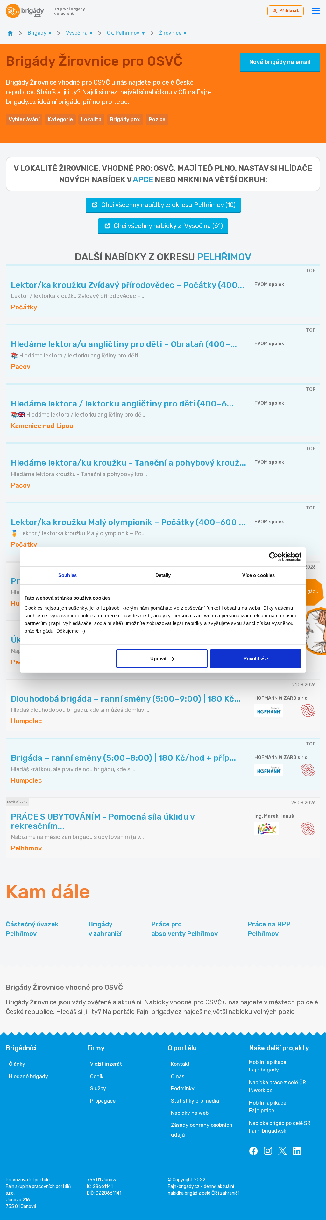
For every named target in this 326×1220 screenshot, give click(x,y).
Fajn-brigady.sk (267, 1131)
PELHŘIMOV (224, 257)
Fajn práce (261, 1110)
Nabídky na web (190, 1113)
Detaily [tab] (163, 575)
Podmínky (183, 1088)
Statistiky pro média (195, 1101)
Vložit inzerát (106, 1064)
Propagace (103, 1101)
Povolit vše (256, 658)
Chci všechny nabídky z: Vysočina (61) (168, 226)
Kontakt (180, 1064)
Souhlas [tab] (67, 575)
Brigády (105, 929)
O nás (177, 1076)
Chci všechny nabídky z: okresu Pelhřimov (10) (168, 205)
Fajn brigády (264, 1070)
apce (143, 179)
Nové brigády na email (280, 62)
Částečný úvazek (32, 929)
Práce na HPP (269, 929)
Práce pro (184, 929)
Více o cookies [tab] (258, 575)
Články (17, 1064)
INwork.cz (260, 1090)
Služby (98, 1088)
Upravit (158, 658)
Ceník (96, 1076)
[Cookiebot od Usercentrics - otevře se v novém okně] (273, 557)
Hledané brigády (28, 1076)
